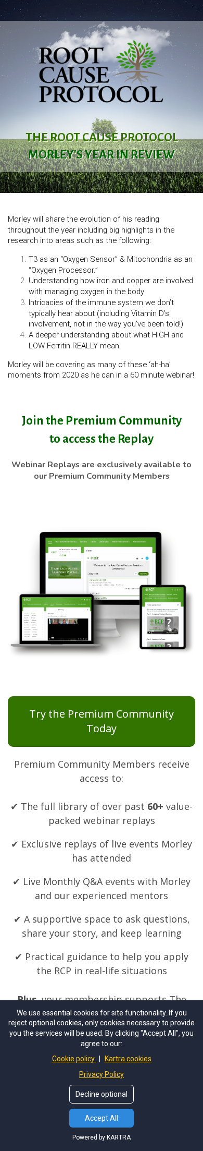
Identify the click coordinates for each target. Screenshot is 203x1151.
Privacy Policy (101, 1074)
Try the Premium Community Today (101, 721)
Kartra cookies (128, 1059)
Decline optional (101, 1094)
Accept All (101, 1118)
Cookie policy (74, 1059)
